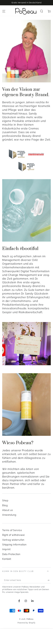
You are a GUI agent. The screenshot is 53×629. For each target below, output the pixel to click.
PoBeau (29, 619)
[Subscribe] (49, 580)
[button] (41, 11)
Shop (5, 500)
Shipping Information (14, 544)
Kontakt (6, 559)
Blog (5, 505)
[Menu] (4, 11)
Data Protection (11, 554)
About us (7, 510)
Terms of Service (12, 530)
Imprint (6, 549)
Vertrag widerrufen (13, 539)
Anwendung (9, 514)
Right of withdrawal (13, 535)
